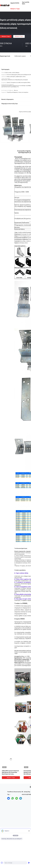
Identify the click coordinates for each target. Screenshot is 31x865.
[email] (8, 798)
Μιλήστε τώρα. (6, 36)
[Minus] (29, 831)
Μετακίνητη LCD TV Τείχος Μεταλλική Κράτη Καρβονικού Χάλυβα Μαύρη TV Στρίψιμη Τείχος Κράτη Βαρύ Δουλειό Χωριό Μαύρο (10, 774)
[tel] (24, 798)
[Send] (29, 862)
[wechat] (16, 798)
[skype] (20, 798)
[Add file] (2, 862)
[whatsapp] (12, 798)
